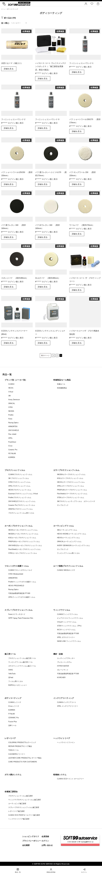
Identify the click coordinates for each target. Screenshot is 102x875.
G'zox (10, 446)
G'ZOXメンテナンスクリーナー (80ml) (14, 332)
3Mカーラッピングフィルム (67, 530)
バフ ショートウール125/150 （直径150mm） (16, 174)
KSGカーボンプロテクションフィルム (22, 538)
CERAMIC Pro (13, 718)
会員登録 (45, 836)
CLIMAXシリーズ (14, 702)
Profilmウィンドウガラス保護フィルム (22, 582)
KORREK (11, 457)
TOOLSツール (13, 750)
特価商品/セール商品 (62, 380)
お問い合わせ (47, 845)
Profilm (10, 415)
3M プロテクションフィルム (18, 478)
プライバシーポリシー (31, 841)
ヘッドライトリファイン (66, 742)
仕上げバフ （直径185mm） (47, 278)
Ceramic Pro (12, 450)
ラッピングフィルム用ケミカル (68, 553)
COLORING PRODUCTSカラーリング (22, 742)
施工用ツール (10, 654)
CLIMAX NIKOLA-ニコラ (66, 570)
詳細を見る (9, 69)
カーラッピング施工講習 (17, 803)
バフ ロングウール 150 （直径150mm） (82, 174)
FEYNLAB (12, 453)
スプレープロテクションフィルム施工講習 (23, 807)
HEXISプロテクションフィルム (19, 490)
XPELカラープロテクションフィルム (70, 486)
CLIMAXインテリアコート (66, 702)
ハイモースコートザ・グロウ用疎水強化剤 (84, 332)
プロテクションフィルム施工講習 (20, 796)
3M (9, 396)
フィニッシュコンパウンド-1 (81, 63)
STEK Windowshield (15, 574)
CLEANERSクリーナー (16, 754)
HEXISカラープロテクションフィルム (71, 482)
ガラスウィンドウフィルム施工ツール (22, 666)
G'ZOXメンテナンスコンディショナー (50, 332)
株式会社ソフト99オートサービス (19, 4)
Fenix (10, 419)
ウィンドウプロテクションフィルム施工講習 (24, 800)
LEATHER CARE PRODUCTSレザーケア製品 (24, 758)
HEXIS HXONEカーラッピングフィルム (71, 534)
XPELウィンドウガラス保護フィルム (21, 597)
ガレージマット (62, 670)
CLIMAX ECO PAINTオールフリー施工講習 (24, 815)
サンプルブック (62, 505)
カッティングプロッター (66, 658)
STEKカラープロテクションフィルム (70, 497)
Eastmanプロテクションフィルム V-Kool (23, 494)
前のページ (45, 355)
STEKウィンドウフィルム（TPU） (69, 626)
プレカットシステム (64, 662)
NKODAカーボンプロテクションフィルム (23, 534)
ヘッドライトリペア (61, 738)
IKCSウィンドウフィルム (66, 630)
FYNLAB (11, 714)
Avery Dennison (14, 399)
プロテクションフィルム (15, 470)
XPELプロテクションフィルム (19, 486)
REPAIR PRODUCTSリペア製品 (20, 746)
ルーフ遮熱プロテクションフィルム (68, 566)
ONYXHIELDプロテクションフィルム (21, 501)
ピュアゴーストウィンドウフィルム (70, 618)
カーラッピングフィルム (63, 526)
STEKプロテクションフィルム (19, 482)
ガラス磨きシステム (13, 774)
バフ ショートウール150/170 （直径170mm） (85, 121)
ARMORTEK (13, 426)
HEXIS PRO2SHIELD (16, 586)
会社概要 (26, 845)
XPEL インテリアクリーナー (67, 706)
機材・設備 (58, 654)
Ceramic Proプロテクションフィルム (21, 505)
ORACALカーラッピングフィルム (69, 541)
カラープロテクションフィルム (66, 470)
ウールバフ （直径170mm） (81, 225)
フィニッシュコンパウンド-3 (47, 119)
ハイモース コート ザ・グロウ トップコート (85, 279)
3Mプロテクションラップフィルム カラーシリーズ (76, 501)
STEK (10, 407)
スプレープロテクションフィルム (19, 610)
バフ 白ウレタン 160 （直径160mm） (47, 226)
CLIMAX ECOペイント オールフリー (70, 779)
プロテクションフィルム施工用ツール (22, 658)
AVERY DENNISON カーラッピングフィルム (73, 545)
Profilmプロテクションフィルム (19, 497)
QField (10, 677)
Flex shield (12, 434)
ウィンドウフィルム (61, 610)
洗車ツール (12, 725)
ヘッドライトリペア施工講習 (18, 819)
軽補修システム (59, 774)
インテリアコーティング (63, 698)
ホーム (3, 9)
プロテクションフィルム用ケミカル (21, 513)
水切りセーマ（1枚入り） (12, 63)
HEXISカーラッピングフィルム (68, 538)
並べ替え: (5, 23)
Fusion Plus (12, 722)
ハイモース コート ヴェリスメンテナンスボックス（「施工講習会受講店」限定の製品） (50, 66)
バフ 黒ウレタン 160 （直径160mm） (13, 226)
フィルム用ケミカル (15, 681)
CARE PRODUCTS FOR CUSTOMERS (22, 762)
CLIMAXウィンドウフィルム (67, 614)
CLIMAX (11, 384)
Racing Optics (13, 423)
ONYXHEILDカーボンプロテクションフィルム (25, 545)
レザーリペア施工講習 (16, 811)
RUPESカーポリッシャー (17, 685)
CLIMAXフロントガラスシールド (20, 570)
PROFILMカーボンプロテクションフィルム (24, 541)
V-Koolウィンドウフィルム (66, 622)
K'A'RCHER (61, 677)
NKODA (11, 411)
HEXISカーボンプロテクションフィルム (23, 530)
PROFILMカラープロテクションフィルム (72, 490)
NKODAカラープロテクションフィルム (71, 474)
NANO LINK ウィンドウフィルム (69, 641)
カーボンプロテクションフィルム (19, 526)
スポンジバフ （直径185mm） (14, 278)
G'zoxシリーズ (13, 706)
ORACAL (11, 403)
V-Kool (10, 392)
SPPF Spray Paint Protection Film (20, 618)
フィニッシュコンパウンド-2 (13, 119)
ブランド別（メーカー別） (16, 380)
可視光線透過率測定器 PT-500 (19, 593)
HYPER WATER (63, 666)
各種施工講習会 (11, 791)
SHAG (10, 670)
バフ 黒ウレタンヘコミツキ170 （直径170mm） (51, 174)
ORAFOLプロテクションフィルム (20, 509)
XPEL (10, 438)
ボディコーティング (13, 698)
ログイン (45, 841)
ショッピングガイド (30, 836)
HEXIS (10, 388)
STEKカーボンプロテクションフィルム (22, 553)
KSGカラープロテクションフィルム (70, 478)
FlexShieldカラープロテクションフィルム (72, 494)
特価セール (61, 384)
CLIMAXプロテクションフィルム (20, 474)
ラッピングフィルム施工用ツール (20, 662)
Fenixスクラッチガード (16, 614)
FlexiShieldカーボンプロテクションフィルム (24, 549)
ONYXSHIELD (13, 430)
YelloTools (12, 674)
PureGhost (12, 442)
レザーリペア (10, 738)
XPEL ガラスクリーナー (66, 637)
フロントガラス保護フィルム (17, 566)
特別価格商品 (62, 388)
